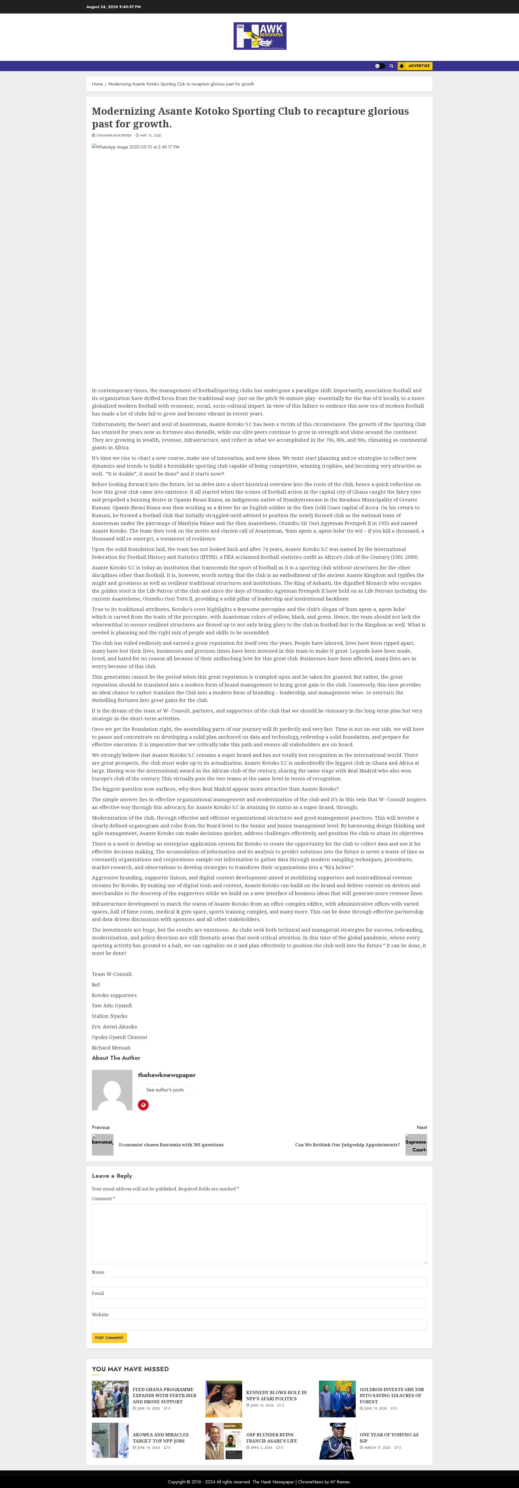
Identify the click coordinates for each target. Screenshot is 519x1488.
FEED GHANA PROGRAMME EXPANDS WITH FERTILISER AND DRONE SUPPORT (164, 1396)
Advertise (419, 65)
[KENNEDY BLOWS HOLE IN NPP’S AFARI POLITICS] (223, 1399)
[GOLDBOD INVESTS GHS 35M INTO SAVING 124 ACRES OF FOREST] (337, 1399)
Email (98, 1293)
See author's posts (165, 1089)
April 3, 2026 (262, 1448)
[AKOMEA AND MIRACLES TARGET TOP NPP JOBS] (110, 1441)
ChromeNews (310, 1482)
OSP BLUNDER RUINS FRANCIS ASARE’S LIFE (271, 1438)
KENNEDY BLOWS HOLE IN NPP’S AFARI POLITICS (276, 1395)
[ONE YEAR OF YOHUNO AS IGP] (337, 1441)
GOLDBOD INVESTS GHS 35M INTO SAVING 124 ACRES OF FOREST (392, 1396)
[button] (391, 66)
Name (98, 1272)
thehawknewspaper (114, 136)
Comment (103, 1199)
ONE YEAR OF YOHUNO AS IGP (389, 1438)
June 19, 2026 (148, 1409)
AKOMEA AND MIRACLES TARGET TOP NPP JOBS (161, 1438)
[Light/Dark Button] (380, 66)
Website (100, 1315)
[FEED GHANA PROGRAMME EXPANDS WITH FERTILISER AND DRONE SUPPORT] (110, 1399)
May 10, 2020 (150, 136)
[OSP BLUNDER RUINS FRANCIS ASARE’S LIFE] (223, 1441)
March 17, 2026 (377, 1448)
